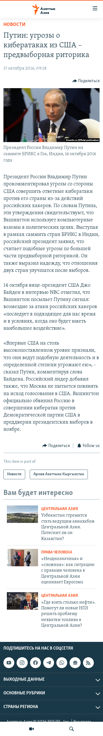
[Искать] (71, 729)
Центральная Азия (59, 509)
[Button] (86, 81)
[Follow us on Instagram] (22, 662)
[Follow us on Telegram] (48, 662)
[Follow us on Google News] (75, 662)
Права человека (56, 552)
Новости (14, 24)
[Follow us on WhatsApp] (61, 662)
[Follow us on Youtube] (8, 662)
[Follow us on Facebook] (35, 662)
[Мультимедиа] (31, 729)
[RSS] (88, 662)
